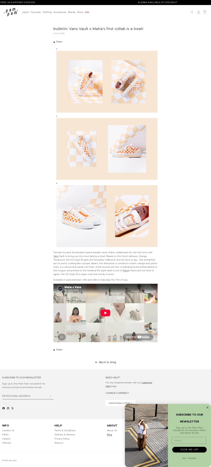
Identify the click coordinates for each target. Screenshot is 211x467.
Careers (6, 438)
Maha (126, 270)
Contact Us (8, 430)
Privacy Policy (62, 438)
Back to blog (107, 362)
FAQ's (5, 434)
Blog (109, 434)
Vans (55, 256)
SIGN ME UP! (190, 449)
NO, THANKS (189, 458)
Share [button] (59, 41)
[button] (48, 12)
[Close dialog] (207, 407)
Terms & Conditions (65, 430)
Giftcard (6, 443)
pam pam (13, 460)
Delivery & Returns (65, 434)
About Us (112, 430)
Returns (59, 443)
